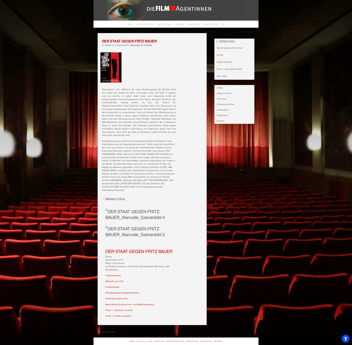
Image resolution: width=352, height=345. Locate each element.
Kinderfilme (223, 109)
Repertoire (223, 115)
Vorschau (222, 98)
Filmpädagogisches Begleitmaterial (122, 292)
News (220, 87)
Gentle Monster (225, 62)
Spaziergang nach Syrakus (230, 48)
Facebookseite (112, 287)
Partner (221, 120)
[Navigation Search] (223, 24)
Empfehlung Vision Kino (116, 298)
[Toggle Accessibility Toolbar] (345, 338)
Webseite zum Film (114, 281)
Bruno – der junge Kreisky (229, 69)
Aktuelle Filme (224, 93)
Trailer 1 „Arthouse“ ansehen (119, 310)
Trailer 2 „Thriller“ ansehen (118, 316)
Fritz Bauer (106, 329)
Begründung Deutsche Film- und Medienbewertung (129, 304)
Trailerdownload (113, 275)
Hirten (220, 55)
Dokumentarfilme (226, 104)
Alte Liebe (222, 76)
